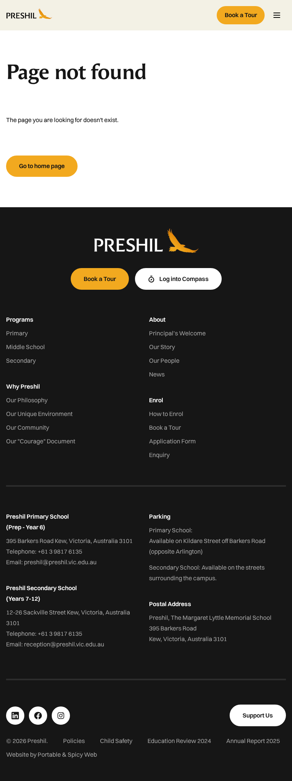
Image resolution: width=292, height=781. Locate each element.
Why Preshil (23, 386)
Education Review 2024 (179, 740)
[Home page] (110, 15)
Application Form (172, 441)
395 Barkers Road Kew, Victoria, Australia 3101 (69, 540)
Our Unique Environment (39, 413)
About (157, 319)
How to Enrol (166, 413)
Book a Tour (165, 427)
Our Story (162, 347)
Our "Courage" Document (40, 441)
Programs (19, 319)
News (157, 374)
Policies (74, 740)
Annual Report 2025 (253, 740)
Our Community (27, 427)
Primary (17, 333)
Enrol (156, 400)
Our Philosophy (27, 400)
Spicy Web (82, 754)
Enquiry (159, 455)
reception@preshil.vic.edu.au (64, 644)
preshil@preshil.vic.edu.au (60, 562)
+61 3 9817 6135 (60, 551)
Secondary (21, 360)
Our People (164, 360)
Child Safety (116, 740)
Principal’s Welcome (177, 333)
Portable (49, 754)
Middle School (25, 347)
